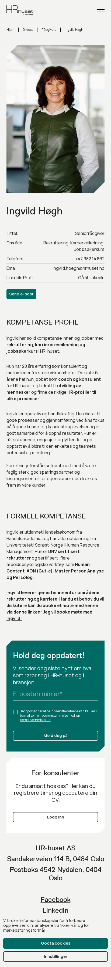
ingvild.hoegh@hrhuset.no (79, 268)
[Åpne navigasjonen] (100, 9)
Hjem (10, 29)
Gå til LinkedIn (91, 278)
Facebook (56, 899)
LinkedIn (55, 910)
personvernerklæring (35, 719)
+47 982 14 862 (90, 259)
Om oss (28, 29)
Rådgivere (48, 29)
